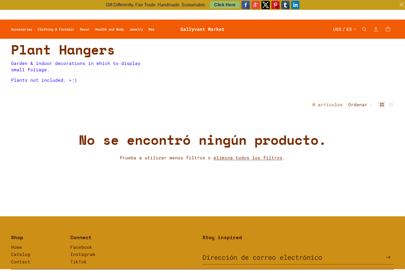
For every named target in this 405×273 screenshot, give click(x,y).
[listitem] (151, 29)
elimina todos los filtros (248, 157)
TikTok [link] (78, 261)
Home (16, 247)
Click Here (225, 4)
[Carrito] (388, 29)
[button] (360, 105)
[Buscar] (364, 29)
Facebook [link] (81, 247)
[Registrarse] (388, 257)
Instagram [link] (82, 254)
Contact (20, 261)
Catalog (20, 254)
